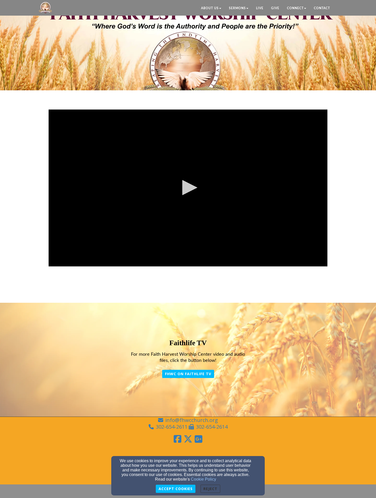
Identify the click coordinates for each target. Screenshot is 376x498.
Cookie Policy (203, 479)
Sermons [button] (237, 8)
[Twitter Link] (188, 439)
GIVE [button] (275, 8)
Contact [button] (322, 8)
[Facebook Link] (177, 439)
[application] (188, 188)
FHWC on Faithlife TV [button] (188, 373)
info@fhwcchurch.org (191, 420)
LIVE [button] (259, 8)
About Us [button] (210, 8)
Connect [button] (295, 8)
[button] (188, 187)
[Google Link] (198, 439)
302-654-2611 (171, 426)
